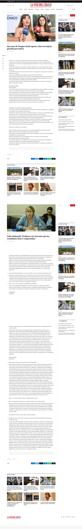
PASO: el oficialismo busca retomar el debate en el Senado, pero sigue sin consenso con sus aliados (31, 179)
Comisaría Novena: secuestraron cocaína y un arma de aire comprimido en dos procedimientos (14, 504)
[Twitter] (3, 61)
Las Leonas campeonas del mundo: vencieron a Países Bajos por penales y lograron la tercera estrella (66, 36)
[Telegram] (3, 66)
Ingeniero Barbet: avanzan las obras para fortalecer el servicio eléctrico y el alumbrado (30, 1)
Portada (8, 12)
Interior (42, 9)
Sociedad (37, 9)
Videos (20, 9)
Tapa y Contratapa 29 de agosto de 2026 (66, 121)
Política (25, 9)
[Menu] (74, 9)
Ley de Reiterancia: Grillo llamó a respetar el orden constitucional (31, 193)
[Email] (3, 64)
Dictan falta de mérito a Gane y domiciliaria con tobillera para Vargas (14, 194)
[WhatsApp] (3, 69)
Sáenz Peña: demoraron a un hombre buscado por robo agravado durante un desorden (66, 73)
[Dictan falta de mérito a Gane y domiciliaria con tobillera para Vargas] (14, 187)
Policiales (47, 9)
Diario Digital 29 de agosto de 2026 (64, 119)
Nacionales (31, 9)
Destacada (10, 154)
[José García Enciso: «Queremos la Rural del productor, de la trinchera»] (48, 187)
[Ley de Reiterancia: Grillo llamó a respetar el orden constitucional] (31, 187)
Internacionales (59, 9)
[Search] (73, 9)
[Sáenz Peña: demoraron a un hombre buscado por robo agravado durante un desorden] (66, 64)
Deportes (53, 9)
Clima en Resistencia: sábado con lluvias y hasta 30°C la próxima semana (47, 178)
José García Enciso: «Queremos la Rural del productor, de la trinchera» (47, 194)
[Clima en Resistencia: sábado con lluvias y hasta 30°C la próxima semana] (48, 171)
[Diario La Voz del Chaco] (41, 5)
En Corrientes (63, 117)
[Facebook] (3, 58)
